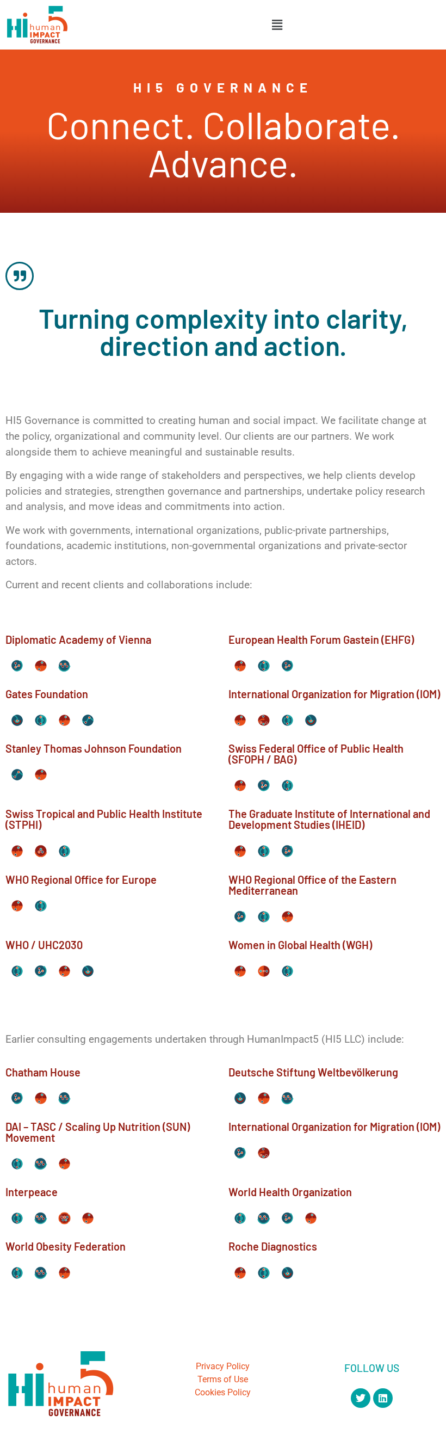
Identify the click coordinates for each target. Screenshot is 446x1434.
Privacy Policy (223, 1366)
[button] (277, 25)
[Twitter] (360, 1398)
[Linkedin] (383, 1398)
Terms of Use (222, 1379)
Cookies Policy (223, 1392)
